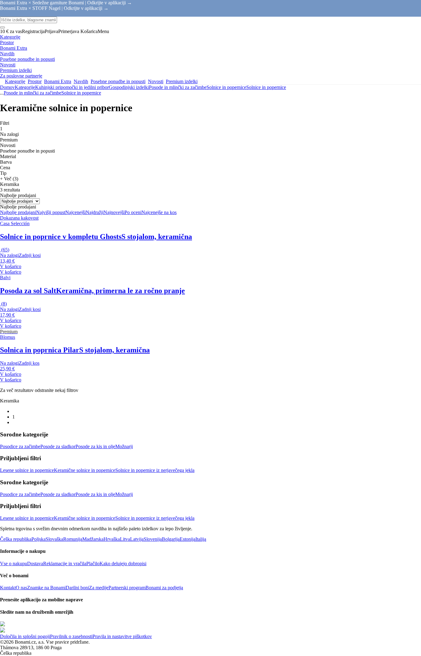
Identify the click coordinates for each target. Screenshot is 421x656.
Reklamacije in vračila (64, 563)
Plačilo (93, 563)
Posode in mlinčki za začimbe (177, 87)
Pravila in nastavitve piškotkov (122, 636)
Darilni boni (77, 587)
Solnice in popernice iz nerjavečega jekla (154, 470)
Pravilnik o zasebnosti (71, 636)
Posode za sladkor (58, 446)
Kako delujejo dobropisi (123, 563)
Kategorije (25, 87)
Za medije (98, 587)
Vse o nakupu (13, 563)
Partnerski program (126, 587)
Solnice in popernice (266, 87)
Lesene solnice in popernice (27, 470)
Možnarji (124, 446)
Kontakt (8, 587)
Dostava (35, 563)
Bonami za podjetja (164, 587)
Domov (7, 87)
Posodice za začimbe (20, 446)
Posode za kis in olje (95, 446)
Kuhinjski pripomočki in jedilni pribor (72, 87)
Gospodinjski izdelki (129, 87)
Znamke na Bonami (46, 587)
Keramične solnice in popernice (84, 470)
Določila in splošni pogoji (25, 636)
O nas (21, 587)
